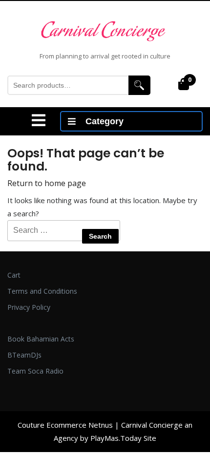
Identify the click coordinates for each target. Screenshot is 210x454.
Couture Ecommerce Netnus (65, 425)
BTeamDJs (24, 354)
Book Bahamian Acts (40, 338)
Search (139, 85)
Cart (14, 275)
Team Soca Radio (35, 371)
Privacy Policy (28, 307)
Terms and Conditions (42, 291)
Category (104, 121)
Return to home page (46, 183)
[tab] (38, 120)
